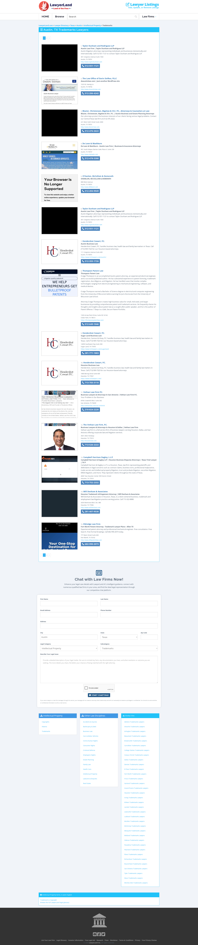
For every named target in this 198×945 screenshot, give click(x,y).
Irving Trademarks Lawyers (133, 798)
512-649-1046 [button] (91, 324)
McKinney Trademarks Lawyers (135, 826)
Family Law (87, 764)
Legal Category (45, 644)
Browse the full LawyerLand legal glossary (54, 902)
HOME (45, 16)
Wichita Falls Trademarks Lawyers (136, 883)
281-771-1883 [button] (91, 353)
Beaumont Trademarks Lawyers (135, 736)
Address (43, 621)
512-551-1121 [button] (91, 65)
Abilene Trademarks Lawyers (134, 722)
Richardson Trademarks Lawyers (135, 859)
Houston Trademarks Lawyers (134, 793)
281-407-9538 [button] (91, 511)
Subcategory (105, 644)
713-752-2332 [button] (91, 482)
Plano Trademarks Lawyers (133, 854)
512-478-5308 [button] (91, 158)
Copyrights (45, 722)
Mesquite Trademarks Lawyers (135, 831)
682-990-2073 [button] (91, 544)
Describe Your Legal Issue (49, 654)
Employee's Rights (89, 755)
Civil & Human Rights (90, 741)
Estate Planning (88, 760)
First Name (44, 599)
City (41, 633)
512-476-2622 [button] (91, 131)
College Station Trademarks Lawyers (136, 750)
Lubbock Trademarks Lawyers (134, 816)
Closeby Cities (129, 716)
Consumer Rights (89, 745)
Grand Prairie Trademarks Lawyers (136, 788)
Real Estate (87, 783)
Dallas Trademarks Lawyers (133, 760)
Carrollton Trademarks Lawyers (135, 745)
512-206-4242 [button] (91, 93)
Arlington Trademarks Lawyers (134, 731)
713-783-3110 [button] (91, 382)
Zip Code (144, 633)
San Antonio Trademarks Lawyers (135, 869)
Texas (72, 25)
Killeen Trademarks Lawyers (134, 802)
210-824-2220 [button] (91, 409)
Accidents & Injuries (90, 722)
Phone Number (106, 610)
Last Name (104, 599)
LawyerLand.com (46, 25)
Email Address (45, 610)
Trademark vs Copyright (48, 900)
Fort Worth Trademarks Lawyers (135, 774)
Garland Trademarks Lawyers (134, 783)
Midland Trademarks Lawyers (134, 835)
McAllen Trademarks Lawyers (134, 821)
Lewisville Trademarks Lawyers (135, 812)
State (102, 633)
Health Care (87, 769)
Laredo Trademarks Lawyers (134, 807)
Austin (79, 25)
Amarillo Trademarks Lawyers (134, 727)
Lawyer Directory (62, 25)
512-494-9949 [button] (91, 191)
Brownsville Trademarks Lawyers (135, 741)
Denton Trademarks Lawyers (134, 764)
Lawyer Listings (144, 4)
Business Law (87, 731)
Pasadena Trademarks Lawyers (135, 845)
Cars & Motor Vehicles (90, 736)
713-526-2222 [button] (91, 444)
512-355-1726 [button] (91, 261)
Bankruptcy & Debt (89, 727)
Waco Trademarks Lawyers (133, 878)
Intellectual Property (92, 25)
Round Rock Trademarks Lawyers (135, 864)
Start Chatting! (100, 695)
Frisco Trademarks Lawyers (133, 779)
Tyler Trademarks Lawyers (133, 873)
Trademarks (46, 731)
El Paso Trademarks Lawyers (134, 769)
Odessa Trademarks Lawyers (134, 840)
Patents (44, 727)
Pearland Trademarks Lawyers (134, 850)
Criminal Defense (89, 750)
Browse (59, 16)
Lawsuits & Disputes (90, 779)
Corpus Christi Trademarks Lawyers (136, 755)
